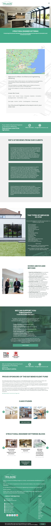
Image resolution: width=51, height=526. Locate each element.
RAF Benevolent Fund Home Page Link (10, 393)
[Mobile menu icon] (49, 3)
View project (11, 413)
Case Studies (41, 505)
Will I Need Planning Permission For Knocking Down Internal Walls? (40, 452)
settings (35, 524)
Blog (39, 518)
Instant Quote (40, 499)
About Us (40, 506)
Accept (42, 524)
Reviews (40, 508)
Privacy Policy (40, 510)
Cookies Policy (40, 513)
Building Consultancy (41, 502)
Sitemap (40, 516)
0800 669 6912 (29, 127)
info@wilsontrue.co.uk (41, 127)
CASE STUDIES (25, 345)
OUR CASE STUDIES (25, 422)
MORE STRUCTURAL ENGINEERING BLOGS (25, 463)
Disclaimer (40, 515)
